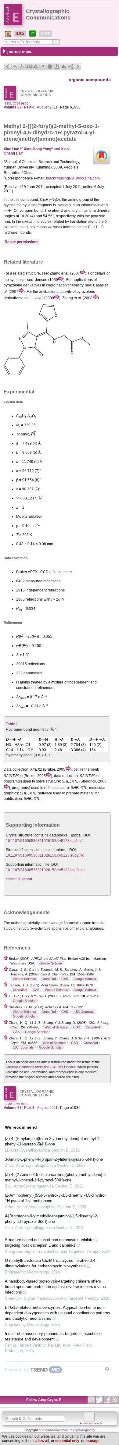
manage (92, 1441)
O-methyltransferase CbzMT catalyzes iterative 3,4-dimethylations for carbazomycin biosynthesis (50, 1263)
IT (32, 33)
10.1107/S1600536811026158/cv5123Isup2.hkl (45, 855)
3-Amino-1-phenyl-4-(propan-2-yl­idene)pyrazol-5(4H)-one (54, 1159)
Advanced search (91, 1423)
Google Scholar (50, 963)
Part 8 (29, 107)
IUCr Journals (84, 1012)
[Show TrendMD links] (107, 1368)
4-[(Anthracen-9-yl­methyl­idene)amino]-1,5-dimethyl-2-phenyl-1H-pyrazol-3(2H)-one (51, 1219)
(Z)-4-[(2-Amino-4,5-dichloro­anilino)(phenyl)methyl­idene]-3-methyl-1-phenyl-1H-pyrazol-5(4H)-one (56, 1177)
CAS (64, 979)
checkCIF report (19, 879)
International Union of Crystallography (68, 1430)
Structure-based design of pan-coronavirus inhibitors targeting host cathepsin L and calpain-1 (51, 1242)
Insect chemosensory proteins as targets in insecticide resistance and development (53, 1336)
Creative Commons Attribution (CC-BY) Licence (40, 1067)
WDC (46, 33)
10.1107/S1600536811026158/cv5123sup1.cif (44, 841)
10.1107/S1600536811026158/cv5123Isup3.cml (45, 870)
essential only (67, 1441)
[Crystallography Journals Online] (8, 33)
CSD (76, 1027)
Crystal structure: (20, 835)
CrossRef (48, 979)
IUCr (20, 33)
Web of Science (24, 979)
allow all (42, 1441)
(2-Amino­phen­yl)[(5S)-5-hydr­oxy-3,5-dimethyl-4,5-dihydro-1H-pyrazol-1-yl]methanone (55, 1198)
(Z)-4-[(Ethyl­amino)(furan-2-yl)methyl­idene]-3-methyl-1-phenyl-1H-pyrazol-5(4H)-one (52, 1141)
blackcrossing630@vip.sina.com (73, 178)
